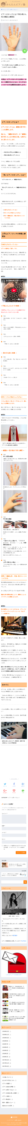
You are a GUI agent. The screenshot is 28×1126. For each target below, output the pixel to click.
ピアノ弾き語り (7, 1099)
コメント (4, 813)
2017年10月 (6, 1066)
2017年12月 (6, 1060)
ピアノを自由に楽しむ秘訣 (10, 1093)
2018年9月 (6, 1041)
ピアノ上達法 (6, 1096)
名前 (3, 825)
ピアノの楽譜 (6, 1083)
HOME (14, 1117)
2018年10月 (6, 1037)
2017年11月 (6, 1063)
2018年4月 (6, 1047)
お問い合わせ (18, 1120)
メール (4, 832)
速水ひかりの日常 (8, 1105)
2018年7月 (6, 1044)
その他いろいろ (7, 1077)
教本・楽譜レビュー (8, 1102)
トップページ (10, 1120)
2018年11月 (6, 1034)
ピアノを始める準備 (8, 1086)
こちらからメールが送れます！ (14, 974)
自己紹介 (15, 935)
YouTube (23, 941)
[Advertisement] (14, 102)
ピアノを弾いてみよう (14, 797)
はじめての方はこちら (9, 1080)
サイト (3, 839)
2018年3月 (6, 1050)
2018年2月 (6, 1053)
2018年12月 (6, 1031)
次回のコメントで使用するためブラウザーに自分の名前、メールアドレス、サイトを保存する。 (15, 847)
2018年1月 (6, 1056)
